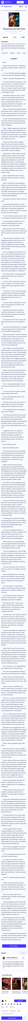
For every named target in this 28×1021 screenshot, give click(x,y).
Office (18, 53)
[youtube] (20, 1004)
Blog (3, 1007)
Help (7, 1007)
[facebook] (2, 1004)
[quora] (14, 1004)
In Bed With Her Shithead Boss (5, 992)
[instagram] (5, 1004)
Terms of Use (5, 1011)
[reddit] (11, 1004)
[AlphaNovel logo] (6, 6)
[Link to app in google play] (6, 1001)
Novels (2, 10)
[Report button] (23, 958)
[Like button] (25, 1018)
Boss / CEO (4, 53)
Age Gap (12, 53)
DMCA (18, 1011)
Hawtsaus (14, 31)
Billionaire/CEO (8, 10)
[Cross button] (26, 2)
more (2, 49)
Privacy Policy (12, 1011)
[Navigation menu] (26, 6)
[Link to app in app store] (3, 1001)
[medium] (17, 1004)
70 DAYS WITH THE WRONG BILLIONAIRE (16, 992)
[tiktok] (8, 1004)
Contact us (12, 1007)
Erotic (24, 53)
